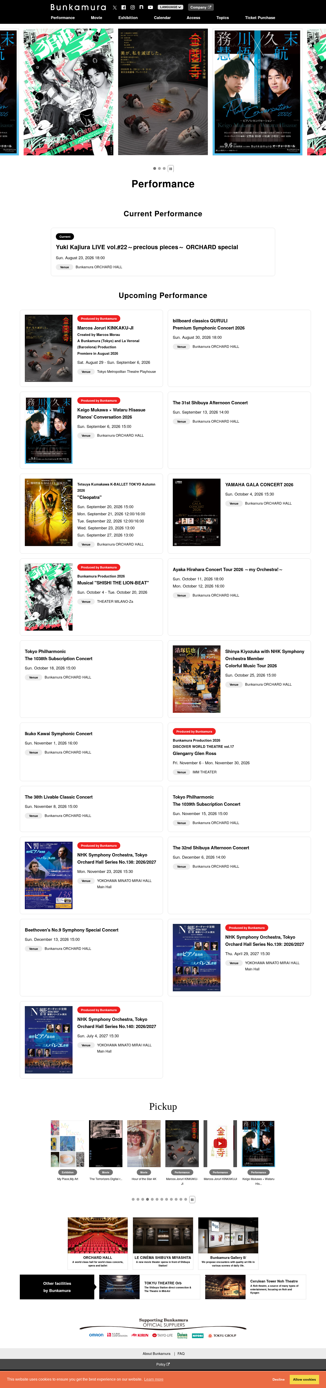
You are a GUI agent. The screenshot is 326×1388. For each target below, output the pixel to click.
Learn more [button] (153, 1379)
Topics (222, 17)
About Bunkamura (156, 1353)
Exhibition (128, 17)
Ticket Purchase (260, 17)
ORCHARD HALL (97, 1261)
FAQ (181, 1353)
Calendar (162, 17)
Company (198, 7)
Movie (96, 17)
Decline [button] (279, 1379)
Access (193, 17)
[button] (154, 168)
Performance (63, 17)
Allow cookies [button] (304, 1379)
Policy (161, 1364)
